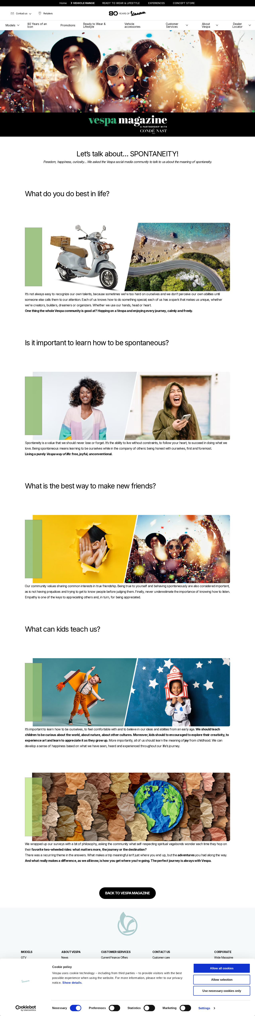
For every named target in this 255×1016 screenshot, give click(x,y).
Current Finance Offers (114, 957)
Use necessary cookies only (221, 990)
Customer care (161, 957)
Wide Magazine (223, 957)
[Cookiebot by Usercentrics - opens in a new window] (25, 1008)
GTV (23, 957)
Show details (71, 982)
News (64, 957)
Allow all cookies (221, 968)
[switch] (114, 1008)
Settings (204, 1008)
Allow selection (221, 979)
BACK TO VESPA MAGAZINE (127, 893)
